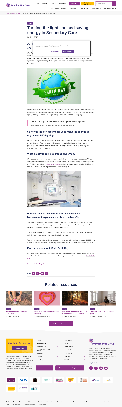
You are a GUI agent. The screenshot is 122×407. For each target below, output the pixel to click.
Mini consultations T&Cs (25, 402)
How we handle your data (63, 402)
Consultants (62, 4)
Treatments (72, 9)
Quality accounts (88, 402)
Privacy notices (50, 402)
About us (84, 9)
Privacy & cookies (39, 402)
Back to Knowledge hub (38, 264)
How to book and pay (58, 9)
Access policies (42, 404)
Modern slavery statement (102, 402)
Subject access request (29, 404)
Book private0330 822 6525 (87, 3)
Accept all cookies (67, 51)
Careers (53, 4)
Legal (7, 404)
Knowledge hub (109, 9)
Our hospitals (95, 9)
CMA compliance (16, 404)
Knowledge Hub (15, 13)
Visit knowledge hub (59, 324)
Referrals (44, 4)
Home (37, 4)
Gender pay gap (77, 402)
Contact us (74, 4)
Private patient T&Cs (11, 402)
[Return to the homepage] (18, 5)
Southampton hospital (52, 164)
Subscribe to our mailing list (68, 368)
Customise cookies (54, 51)
